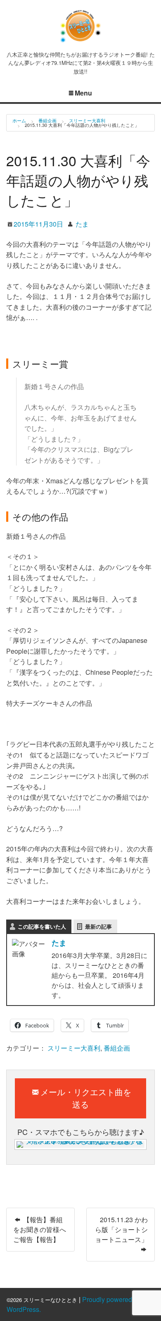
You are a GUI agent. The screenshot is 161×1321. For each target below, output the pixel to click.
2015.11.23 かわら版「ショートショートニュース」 (121, 1229)
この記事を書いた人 (42, 926)
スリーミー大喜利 (87, 120)
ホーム (19, 120)
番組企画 (47, 120)
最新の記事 (98, 926)
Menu (83, 93)
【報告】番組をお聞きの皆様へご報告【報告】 (39, 1229)
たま (82, 224)
